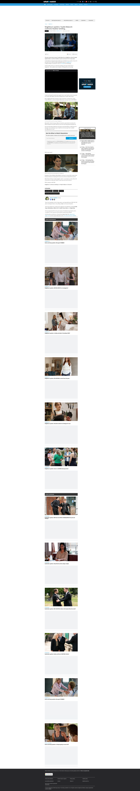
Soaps (71, 4)
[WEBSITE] (53, 199)
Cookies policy (85, 778)
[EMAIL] (55, 199)
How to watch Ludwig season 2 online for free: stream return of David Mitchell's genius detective (87, 142)
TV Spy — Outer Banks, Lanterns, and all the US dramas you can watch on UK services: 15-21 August (88, 155)
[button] (94, 1)
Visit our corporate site (84, 770)
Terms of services (60, 141)
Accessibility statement (49, 781)
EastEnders (83, 20)
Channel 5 (56, 191)
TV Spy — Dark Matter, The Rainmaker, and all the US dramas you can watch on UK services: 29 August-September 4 (87, 135)
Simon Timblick (53, 30)
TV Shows (56, 4)
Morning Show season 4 (56, 20)
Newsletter (75, 54)
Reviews (81, 4)
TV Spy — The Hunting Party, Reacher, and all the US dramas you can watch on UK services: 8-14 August (87, 162)
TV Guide (63, 63)
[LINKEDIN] (51, 199)
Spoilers (46, 31)
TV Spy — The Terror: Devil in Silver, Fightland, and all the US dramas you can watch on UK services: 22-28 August (87, 149)
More (85, 4)
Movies (67, 4)
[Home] (44, 4)
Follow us (69, 54)
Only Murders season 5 (68, 20)
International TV (48, 191)
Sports (76, 4)
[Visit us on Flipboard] (86, 1)
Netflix (77, 20)
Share (47, 54)
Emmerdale (91, 20)
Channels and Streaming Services (52, 193)
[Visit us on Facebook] (82, 1)
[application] (61, 81)
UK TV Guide (49, 4)
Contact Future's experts (62, 778)
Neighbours (50, 23)
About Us (71, 781)
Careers (59, 781)
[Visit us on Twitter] (84, 1)
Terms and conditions (49, 778)
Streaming (62, 4)
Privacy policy (72, 778)
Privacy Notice (50, 142)
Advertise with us (85, 781)
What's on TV (59, 30)
